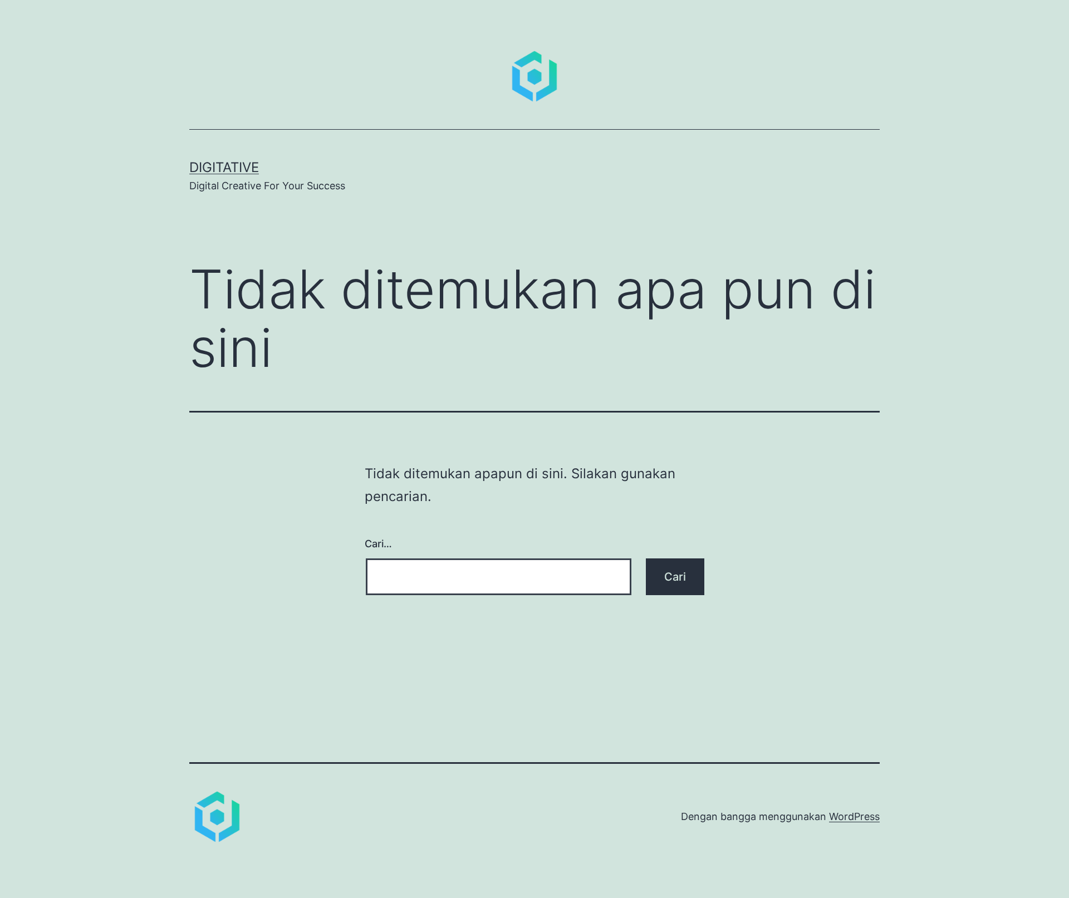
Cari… (378, 543)
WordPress (854, 816)
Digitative (224, 167)
